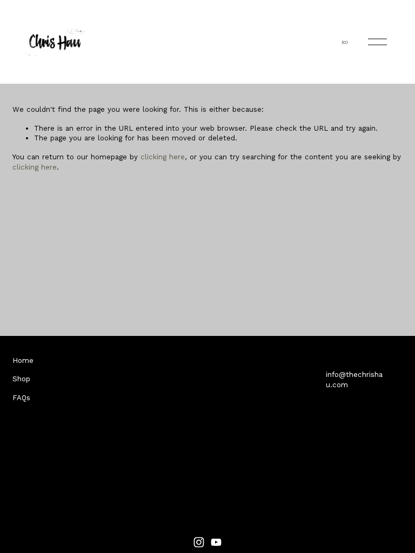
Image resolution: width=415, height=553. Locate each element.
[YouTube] (216, 542)
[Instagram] (198, 542)
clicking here (162, 157)
